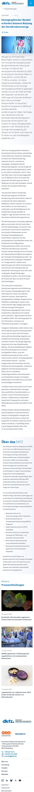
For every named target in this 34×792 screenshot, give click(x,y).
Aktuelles (4, 774)
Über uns (4, 761)
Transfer (4, 768)
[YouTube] (20, 780)
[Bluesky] (11, 780)
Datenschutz (5, 788)
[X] (16, 780)
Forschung (5, 765)
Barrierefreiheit (6, 791)
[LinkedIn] (7, 780)
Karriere (4, 771)
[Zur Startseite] (13, 3)
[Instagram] (2, 780)
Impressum (5, 785)
